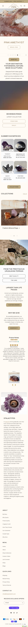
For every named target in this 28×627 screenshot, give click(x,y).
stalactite (7, 421)
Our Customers (6, 530)
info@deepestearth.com (9, 594)
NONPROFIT (14, 328)
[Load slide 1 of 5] (10, 55)
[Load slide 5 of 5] (17, 55)
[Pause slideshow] (26, 55)
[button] (3, 6)
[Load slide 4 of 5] (16, 55)
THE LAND (14, 280)
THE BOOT (7, 154)
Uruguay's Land (6, 524)
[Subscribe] (22, 602)
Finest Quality (6, 520)
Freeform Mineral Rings (10, 228)
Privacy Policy (6, 582)
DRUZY (14, 125)
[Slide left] (11, 235)
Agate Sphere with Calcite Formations (20, 155)
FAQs (4, 562)
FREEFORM (14, 121)
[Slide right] (17, 235)
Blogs (4, 566)
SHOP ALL (14, 59)
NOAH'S (8, 176)
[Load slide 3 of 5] (14, 55)
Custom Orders (6, 556)
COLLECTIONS (14, 186)
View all (25, 193)
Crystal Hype (6, 533)
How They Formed (7, 527)
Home (4, 546)
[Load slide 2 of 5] (12, 55)
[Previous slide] (8, 55)
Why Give (5, 537)
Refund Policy (6, 578)
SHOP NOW (14, 48)
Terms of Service (7, 585)
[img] (14, 340)
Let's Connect (6, 559)
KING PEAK (20, 176)
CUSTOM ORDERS (14, 305)
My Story (5, 514)
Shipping (5, 575)
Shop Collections (7, 553)
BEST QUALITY (14, 276)
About (4, 549)
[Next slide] (19, 55)
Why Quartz (6, 517)
